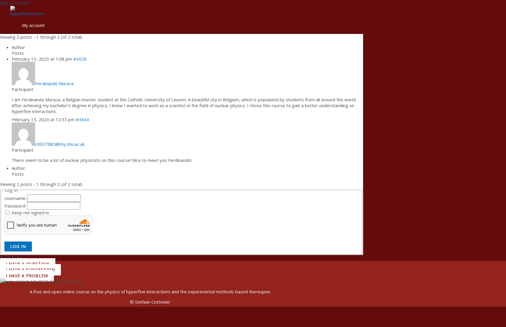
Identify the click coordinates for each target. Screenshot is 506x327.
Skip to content (15, 3)
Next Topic (14, 258)
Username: (16, 198)
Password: (15, 206)
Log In (18, 246)
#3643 (82, 119)
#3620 (80, 59)
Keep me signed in (30, 212)
